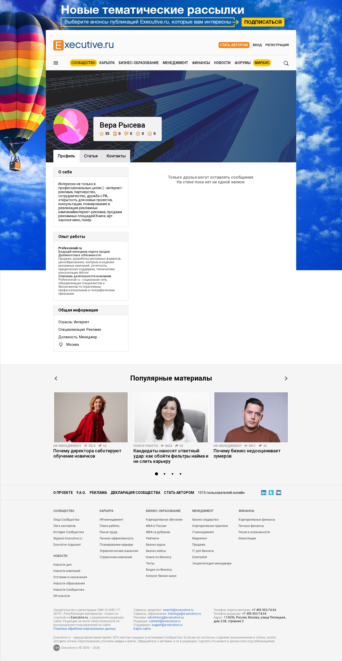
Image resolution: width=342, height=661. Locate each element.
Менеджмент (175, 63)
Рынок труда (108, 532)
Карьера (107, 63)
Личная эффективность (116, 538)
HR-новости (61, 596)
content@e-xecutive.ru (165, 621)
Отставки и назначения (70, 577)
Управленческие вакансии (119, 551)
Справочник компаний (116, 557)
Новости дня (62, 564)
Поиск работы (145, 446)
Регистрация (277, 45)
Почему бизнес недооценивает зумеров (247, 453)
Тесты (150, 563)
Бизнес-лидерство (205, 519)
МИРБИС (262, 63)
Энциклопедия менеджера (211, 563)
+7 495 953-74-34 (264, 610)
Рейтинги (152, 538)
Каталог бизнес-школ (161, 576)
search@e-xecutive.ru (178, 610)
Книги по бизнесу (158, 557)
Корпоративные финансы (257, 519)
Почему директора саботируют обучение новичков (87, 453)
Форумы (243, 63)
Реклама (98, 493)
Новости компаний (66, 571)
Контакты (116, 156)
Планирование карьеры (116, 544)
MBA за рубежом (158, 532)
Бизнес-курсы (155, 544)
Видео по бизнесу (159, 569)
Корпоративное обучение (164, 519)
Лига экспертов (64, 526)
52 (104, 446)
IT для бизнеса (203, 551)
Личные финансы (251, 526)
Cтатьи (91, 156)
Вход (257, 45)
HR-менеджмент (67, 446)
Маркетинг (199, 538)
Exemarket (199, 557)
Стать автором (234, 45)
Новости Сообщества (68, 589)
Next (286, 378)
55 (107, 134)
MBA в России (156, 526)
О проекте (63, 493)
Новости (222, 63)
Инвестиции (247, 538)
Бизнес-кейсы (156, 551)
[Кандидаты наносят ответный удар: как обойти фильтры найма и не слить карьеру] (171, 417)
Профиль (66, 156)
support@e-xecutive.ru (167, 625)
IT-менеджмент (203, 532)
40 (181, 446)
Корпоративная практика (210, 526)
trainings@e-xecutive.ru (184, 613)
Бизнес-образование (139, 63)
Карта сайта (142, 628)
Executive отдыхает (67, 544)
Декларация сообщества (135, 493)
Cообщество (63, 511)
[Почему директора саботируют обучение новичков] (90, 417)
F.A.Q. (81, 493)
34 (265, 446)
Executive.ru (79, 617)
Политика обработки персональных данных (84, 628)
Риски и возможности (254, 532)
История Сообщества (68, 532)
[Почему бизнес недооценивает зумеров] (251, 417)
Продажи (198, 544)
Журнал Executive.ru (67, 538)
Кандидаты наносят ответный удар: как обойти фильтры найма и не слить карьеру (170, 456)
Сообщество (83, 63)
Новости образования (69, 583)
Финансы (201, 63)
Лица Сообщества (66, 519)
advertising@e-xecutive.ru (165, 617)
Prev (55, 378)
